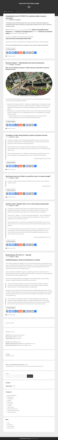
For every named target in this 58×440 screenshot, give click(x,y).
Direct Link (40, 366)
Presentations (10, 398)
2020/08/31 (12, 64)
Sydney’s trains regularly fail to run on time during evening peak (27, 204)
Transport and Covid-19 (12, 408)
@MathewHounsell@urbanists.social (27, 343)
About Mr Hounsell (10, 323)
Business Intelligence (11, 395)
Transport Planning (11, 412)
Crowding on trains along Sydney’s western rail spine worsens (26, 135)
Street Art (9, 400)
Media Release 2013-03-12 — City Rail (18, 255)
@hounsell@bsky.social (15, 341)
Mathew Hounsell (17, 338)
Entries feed (9, 424)
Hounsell (12, 331)
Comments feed (10, 426)
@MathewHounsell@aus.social (24, 345)
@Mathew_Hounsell (17, 336)
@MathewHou (9, 355)
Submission (10, 402)
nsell (13, 355)
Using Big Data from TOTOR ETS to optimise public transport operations (22, 366)
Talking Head (10, 403)
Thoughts (9, 405)
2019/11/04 (12, 136)
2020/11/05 (12, 19)
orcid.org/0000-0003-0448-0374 (17, 335)
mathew (17, 136)
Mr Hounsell (17, 19)
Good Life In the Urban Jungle (29, 3)
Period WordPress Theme (25, 438)
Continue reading (11, 49)
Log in (8, 423)
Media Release (10, 397)
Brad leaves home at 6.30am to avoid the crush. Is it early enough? (28, 176)
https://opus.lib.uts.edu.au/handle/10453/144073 (18, 38)
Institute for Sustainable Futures (24, 31)
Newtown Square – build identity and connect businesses (25, 63)
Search (7, 373)
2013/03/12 (12, 256)
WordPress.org (10, 428)
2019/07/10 (12, 205)
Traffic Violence (10, 407)
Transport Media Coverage (13, 410)
